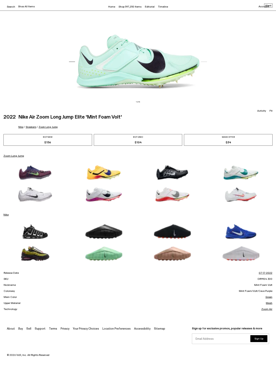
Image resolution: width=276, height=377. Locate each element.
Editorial (150, 7)
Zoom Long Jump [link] (13, 156)
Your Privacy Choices (86, 328)
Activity (261, 111)
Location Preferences (116, 328)
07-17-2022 (265, 273)
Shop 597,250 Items (130, 7)
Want (268, 6)
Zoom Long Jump (48, 127)
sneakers (31, 127)
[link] (35, 172)
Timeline (163, 7)
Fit (271, 111)
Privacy (65, 328)
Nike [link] (6, 215)
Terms (53, 328)
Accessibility (142, 328)
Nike (20, 127)
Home (111, 7)
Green (268, 297)
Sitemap (159, 328)
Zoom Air (266, 309)
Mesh (269, 303)
